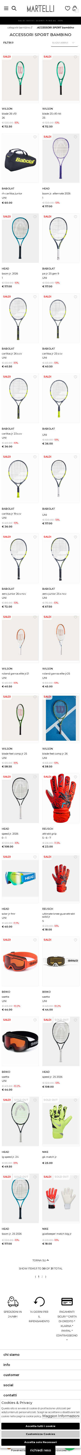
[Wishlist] (67, 8)
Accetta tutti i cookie (40, 1426)
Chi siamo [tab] (11, 1355)
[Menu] (6, 8)
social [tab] (8, 1385)
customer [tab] (11, 1375)
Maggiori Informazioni (60, 1416)
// (19, 27)
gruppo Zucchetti (58, 1450)
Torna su (39, 1260)
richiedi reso (40, 1450)
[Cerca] (14, 8)
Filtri (7, 42)
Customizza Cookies (40, 1434)
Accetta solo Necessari (40, 1442)
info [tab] (6, 1365)
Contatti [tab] (10, 1395)
